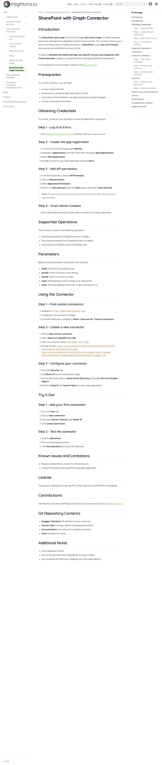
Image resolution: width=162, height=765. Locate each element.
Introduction (137, 17)
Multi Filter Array (16, 51)
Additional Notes (139, 106)
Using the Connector (141, 55)
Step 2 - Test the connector (145, 88)
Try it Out (136, 78)
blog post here (90, 65)
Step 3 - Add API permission (145, 38)
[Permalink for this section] (63, 29)
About (5, 92)
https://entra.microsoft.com (60, 134)
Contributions (138, 99)
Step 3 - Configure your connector (143, 73)
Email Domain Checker (15, 44)
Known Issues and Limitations (145, 92)
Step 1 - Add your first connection (143, 83)
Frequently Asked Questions (15, 101)
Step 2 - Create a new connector (143, 66)
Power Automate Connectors (13, 30)
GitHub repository (114, 503)
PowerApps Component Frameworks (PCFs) (14, 85)
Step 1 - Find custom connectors (142, 60)
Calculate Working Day (17, 37)
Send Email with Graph (16, 61)
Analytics (7, 97)
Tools (5, 12)
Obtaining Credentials (141, 24)
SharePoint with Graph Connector (16, 69)
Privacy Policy (8, 106)
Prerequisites (137, 21)
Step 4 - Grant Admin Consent (142, 43)
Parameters (137, 52)
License (135, 95)
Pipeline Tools (12, 17)
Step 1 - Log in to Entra (143, 28)
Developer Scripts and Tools (13, 22)
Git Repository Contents (142, 103)
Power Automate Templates (13, 76)
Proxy (11, 55)
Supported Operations (141, 48)
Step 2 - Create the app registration (143, 33)
